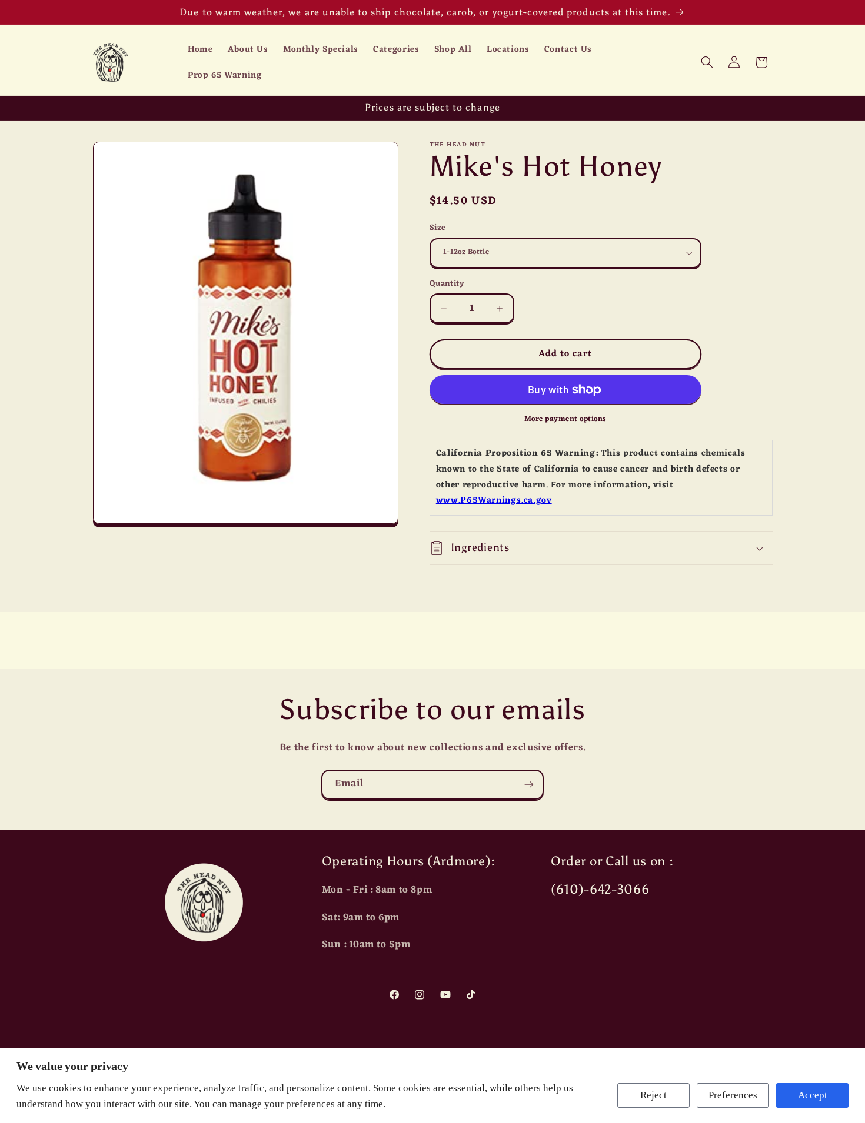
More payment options (565, 419)
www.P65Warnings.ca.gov (494, 501)
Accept (812, 1095)
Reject (653, 1095)
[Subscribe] (529, 785)
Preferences (732, 1095)
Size (438, 228)
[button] (706, 62)
